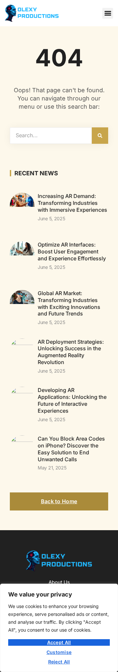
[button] (107, 13)
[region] (59, 628)
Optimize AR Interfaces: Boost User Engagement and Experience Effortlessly (72, 251)
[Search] (100, 135)
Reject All (59, 661)
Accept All (59, 642)
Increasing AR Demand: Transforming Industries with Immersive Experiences (72, 203)
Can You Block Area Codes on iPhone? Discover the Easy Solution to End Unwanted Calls (71, 448)
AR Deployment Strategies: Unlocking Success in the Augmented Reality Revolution (71, 351)
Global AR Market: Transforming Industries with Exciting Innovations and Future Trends (69, 303)
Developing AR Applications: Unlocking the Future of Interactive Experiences (72, 400)
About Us (59, 582)
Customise (59, 652)
